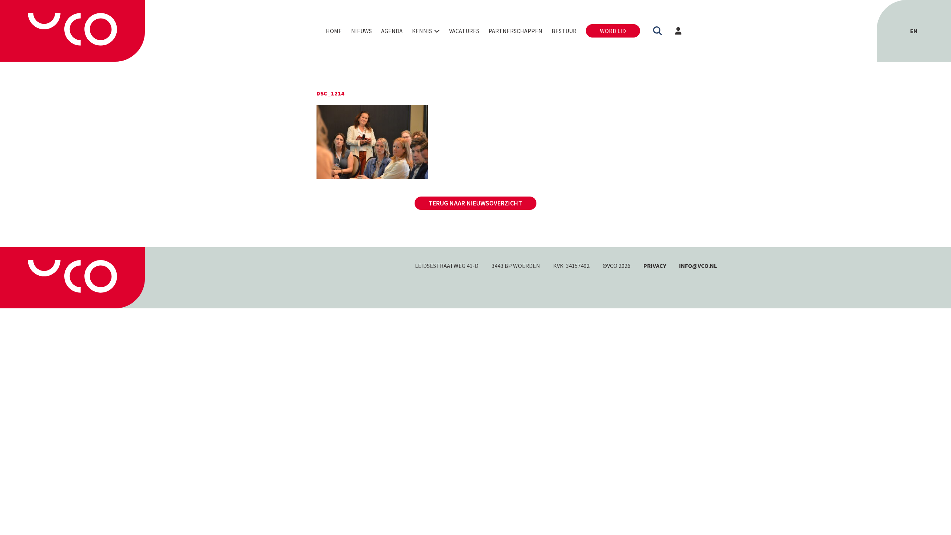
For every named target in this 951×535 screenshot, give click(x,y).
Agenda (392, 31)
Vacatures (464, 31)
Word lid (613, 31)
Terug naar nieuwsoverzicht (475, 203)
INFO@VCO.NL (698, 265)
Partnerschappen (515, 31)
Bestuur (564, 31)
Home (334, 31)
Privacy (654, 265)
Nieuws (361, 31)
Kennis (422, 31)
